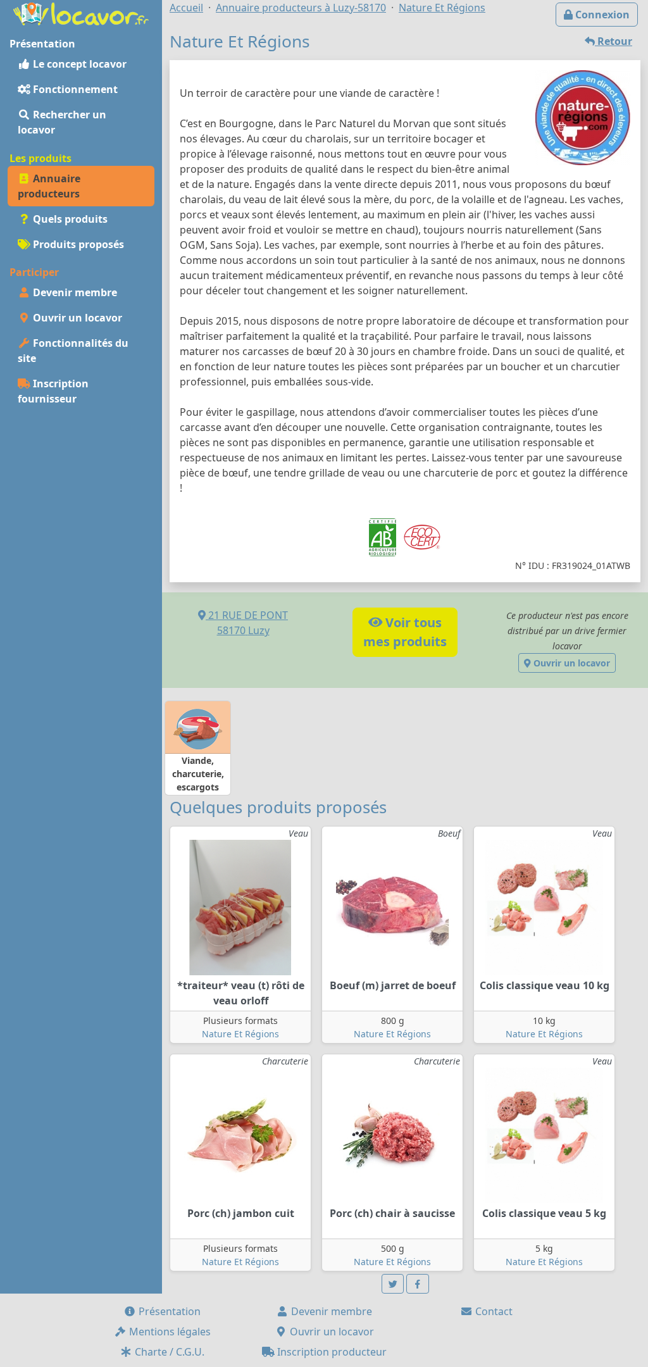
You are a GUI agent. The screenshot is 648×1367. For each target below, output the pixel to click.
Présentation (168, 1311)
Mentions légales (169, 1332)
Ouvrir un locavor (76, 318)
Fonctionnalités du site (73, 350)
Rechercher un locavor (62, 122)
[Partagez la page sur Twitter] (393, 1284)
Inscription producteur (331, 1352)
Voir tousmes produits (405, 632)
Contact (493, 1311)
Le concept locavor (78, 64)
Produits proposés (77, 244)
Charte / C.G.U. (168, 1352)
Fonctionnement (74, 89)
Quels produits (69, 219)
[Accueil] (81, 13)
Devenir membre (73, 292)
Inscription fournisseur (53, 391)
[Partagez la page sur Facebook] (417, 1284)
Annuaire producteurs (49, 186)
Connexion (601, 15)
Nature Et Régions (240, 1034)
